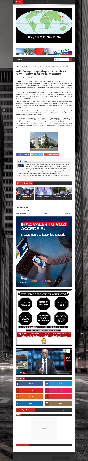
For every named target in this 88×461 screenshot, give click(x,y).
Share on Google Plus (53, 154)
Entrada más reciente (21, 213)
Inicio (45, 213)
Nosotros (60, 458)
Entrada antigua (68, 213)
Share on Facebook (24, 154)
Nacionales (34, 77)
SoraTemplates (24, 458)
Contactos (66, 458)
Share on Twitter (38, 154)
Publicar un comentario (23, 210)
